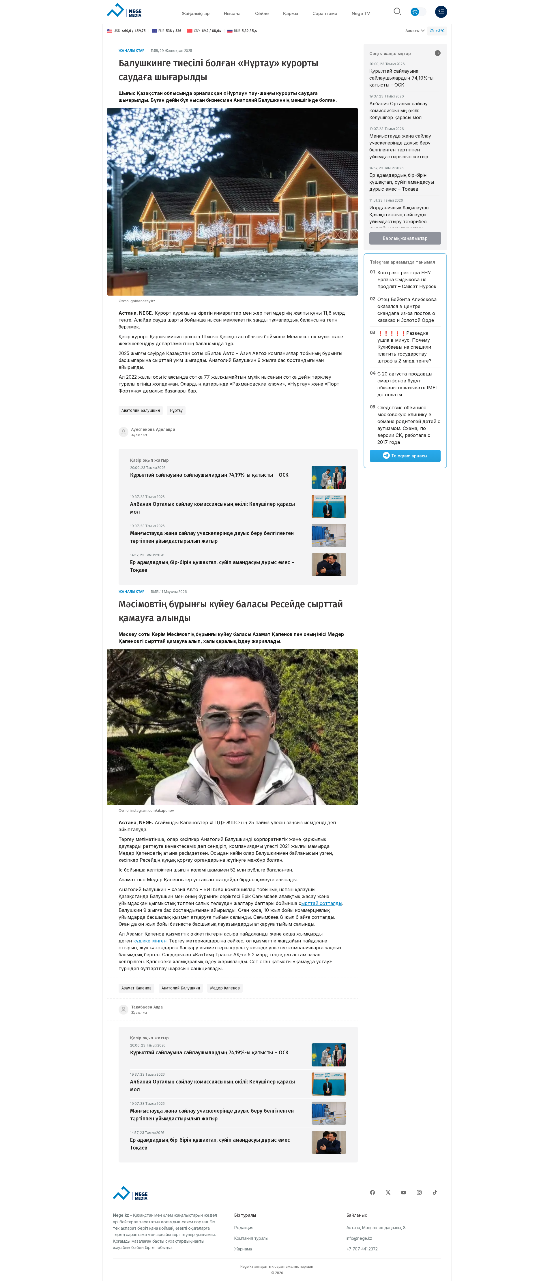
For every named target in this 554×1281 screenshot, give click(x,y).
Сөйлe (262, 13)
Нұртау (176, 410)
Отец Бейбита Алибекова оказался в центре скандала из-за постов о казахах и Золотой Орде (407, 309)
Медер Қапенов (225, 988)
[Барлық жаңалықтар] (437, 54)
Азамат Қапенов (136, 988)
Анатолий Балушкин (140, 410)
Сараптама (324, 13)
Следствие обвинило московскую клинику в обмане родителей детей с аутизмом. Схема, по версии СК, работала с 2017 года (408, 425)
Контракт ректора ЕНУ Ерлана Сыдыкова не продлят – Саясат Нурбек (406, 279)
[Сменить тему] (418, 11)
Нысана (232, 13)
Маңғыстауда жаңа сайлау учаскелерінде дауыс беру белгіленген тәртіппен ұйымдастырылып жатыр (400, 146)
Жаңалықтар (195, 13)
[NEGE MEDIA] (124, 10)
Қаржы (290, 13)
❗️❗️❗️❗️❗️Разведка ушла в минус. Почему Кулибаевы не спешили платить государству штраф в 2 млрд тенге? (404, 347)
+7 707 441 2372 (362, 1248)
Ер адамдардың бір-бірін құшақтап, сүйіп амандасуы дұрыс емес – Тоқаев (401, 182)
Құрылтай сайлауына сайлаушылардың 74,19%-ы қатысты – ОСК (401, 78)
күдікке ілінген (149, 941)
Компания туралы (251, 1238)
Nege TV (361, 13)
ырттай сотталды (321, 903)
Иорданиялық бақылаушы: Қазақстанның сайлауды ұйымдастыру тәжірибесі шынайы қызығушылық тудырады (400, 221)
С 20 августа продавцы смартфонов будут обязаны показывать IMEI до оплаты (407, 384)
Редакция (243, 1227)
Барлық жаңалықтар (405, 238)
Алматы (412, 31)
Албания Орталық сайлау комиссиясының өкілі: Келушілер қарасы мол (398, 110)
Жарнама (243, 1248)
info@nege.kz (359, 1238)
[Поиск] (397, 12)
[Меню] (441, 12)
